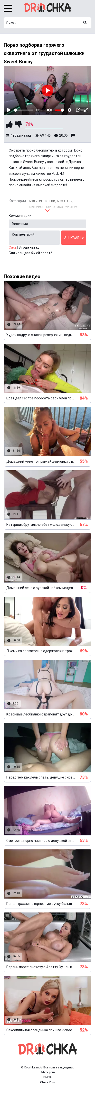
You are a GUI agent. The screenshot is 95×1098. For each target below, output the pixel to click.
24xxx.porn (47, 1072)
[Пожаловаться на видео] (73, 135)
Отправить (74, 237)
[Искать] (85, 23)
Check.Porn (47, 1082)
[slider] (23, 110)
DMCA (47, 1077)
